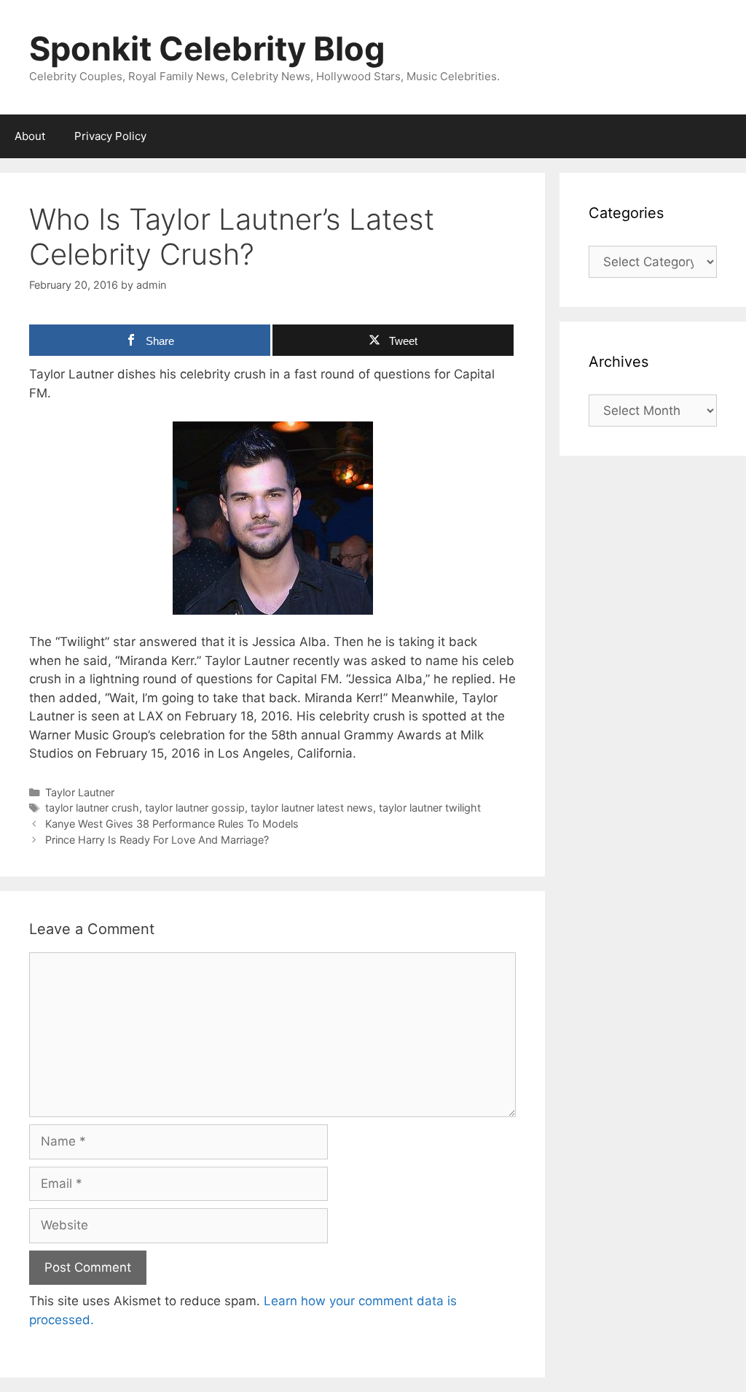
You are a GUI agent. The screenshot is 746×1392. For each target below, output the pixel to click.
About (30, 136)
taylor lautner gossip (195, 807)
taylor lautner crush (92, 807)
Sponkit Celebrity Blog (207, 48)
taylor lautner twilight (430, 807)
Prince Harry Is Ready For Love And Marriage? (157, 839)
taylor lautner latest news (312, 807)
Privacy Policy (110, 136)
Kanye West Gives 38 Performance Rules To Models (172, 823)
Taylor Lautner (79, 792)
